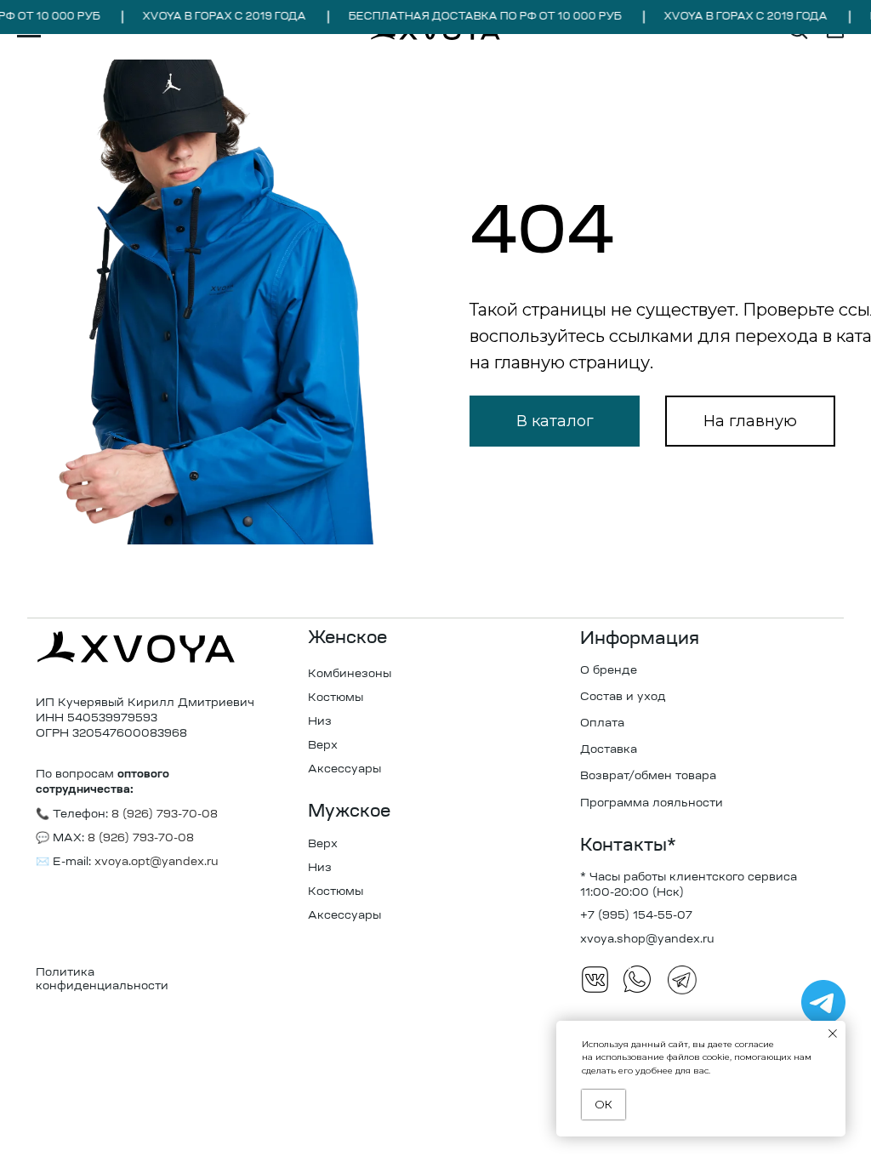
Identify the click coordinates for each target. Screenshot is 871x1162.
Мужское (349, 812)
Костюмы (335, 697)
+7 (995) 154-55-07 (636, 915)
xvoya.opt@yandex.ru (156, 862)
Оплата (602, 723)
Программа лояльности (651, 803)
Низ (320, 721)
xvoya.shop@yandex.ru (647, 939)
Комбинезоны (349, 674)
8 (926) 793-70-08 (139, 838)
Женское (347, 638)
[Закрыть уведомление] (832, 1033)
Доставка (608, 749)
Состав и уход (623, 697)
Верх (323, 745)
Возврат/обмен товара (648, 776)
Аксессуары (344, 769)
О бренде (608, 670)
